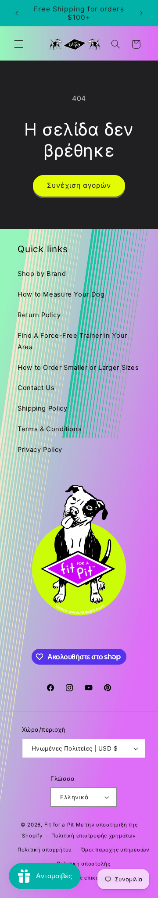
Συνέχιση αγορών (79, 185)
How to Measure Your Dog (61, 294)
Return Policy (39, 315)
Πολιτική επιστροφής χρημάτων (93, 836)
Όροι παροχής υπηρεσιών (115, 850)
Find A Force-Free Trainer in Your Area (72, 341)
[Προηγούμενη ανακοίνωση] (16, 13)
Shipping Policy (42, 408)
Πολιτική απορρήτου (45, 850)
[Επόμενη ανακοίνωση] (141, 13)
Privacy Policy (40, 450)
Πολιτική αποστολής (84, 864)
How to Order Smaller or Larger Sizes (78, 368)
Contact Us (36, 388)
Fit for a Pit (59, 825)
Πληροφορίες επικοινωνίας (83, 878)
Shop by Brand (42, 274)
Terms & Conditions (50, 429)
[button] (18, 44)
